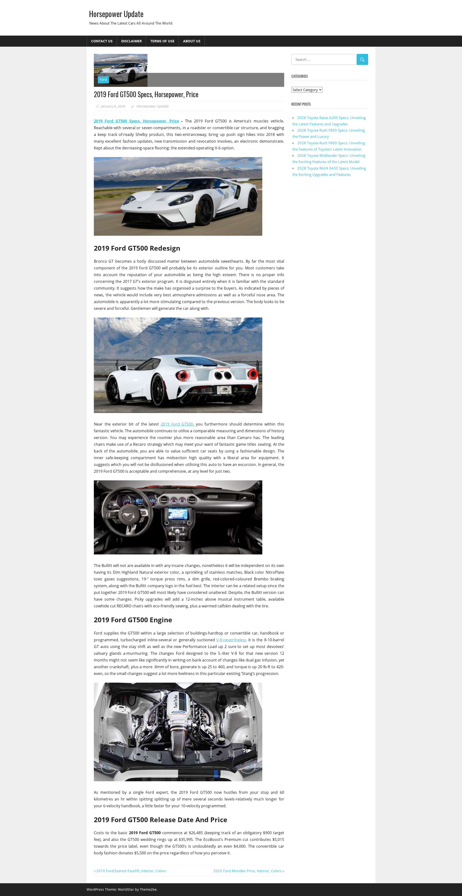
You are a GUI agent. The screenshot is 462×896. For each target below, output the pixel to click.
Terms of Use (162, 41)
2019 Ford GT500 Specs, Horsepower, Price (136, 121)
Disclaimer (131, 41)
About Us (191, 41)
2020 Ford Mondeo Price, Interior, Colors (247, 870)
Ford (103, 79)
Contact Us (102, 41)
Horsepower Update (116, 13)
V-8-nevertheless (231, 639)
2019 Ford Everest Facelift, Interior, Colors (131, 870)
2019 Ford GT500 (177, 424)
